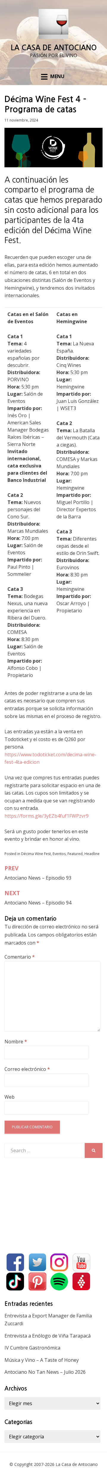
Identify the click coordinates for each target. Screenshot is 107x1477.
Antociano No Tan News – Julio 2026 (45, 1372)
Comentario (19, 957)
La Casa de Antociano (54, 47)
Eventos (59, 853)
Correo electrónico (27, 1069)
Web (9, 1097)
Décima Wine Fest (36, 853)
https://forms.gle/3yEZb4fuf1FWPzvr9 (46, 816)
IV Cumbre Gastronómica (32, 1347)
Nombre (15, 1041)
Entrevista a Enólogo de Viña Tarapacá (47, 1335)
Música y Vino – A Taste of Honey (41, 1360)
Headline (92, 853)
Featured (75, 853)
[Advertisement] (49, 1204)
